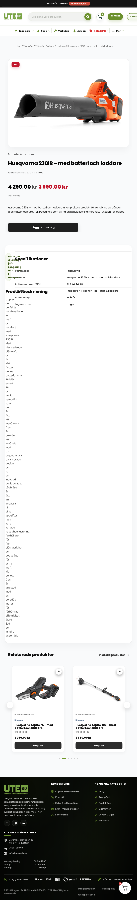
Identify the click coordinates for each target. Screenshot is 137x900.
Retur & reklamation (66, 803)
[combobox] (60, 17)
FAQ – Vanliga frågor (67, 808)
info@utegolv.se (18, 853)
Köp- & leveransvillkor (67, 791)
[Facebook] (7, 823)
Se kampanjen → (79, 3)
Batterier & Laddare (55, 46)
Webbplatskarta (86, 894)
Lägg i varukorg (43, 227)
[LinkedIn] (23, 823)
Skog (101, 791)
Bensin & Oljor (106, 814)
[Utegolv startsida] (16, 789)
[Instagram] (15, 823)
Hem (19, 46)
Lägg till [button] (38, 745)
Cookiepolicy (108, 888)
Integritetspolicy (86, 888)
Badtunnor (105, 808)
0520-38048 (16, 847)
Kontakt (59, 797)
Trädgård (28, 46)
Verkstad (104, 820)
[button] (9, 705)
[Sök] (87, 16)
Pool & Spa (105, 803)
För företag (61, 814)
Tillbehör (39, 46)
